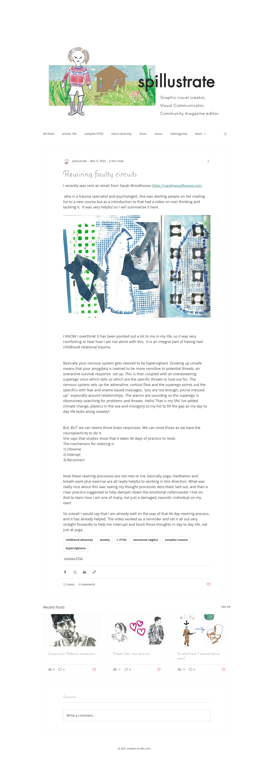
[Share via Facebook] (65, 572)
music (158, 134)
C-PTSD (121, 540)
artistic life (69, 134)
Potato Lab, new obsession (131, 653)
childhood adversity (79, 540)
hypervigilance (76, 548)
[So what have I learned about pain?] (201, 630)
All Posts (48, 134)
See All (225, 607)
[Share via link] (94, 572)
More (198, 134)
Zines (143, 134)
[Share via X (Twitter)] (75, 572)
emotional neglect (145, 540)
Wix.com (145, 748)
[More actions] (208, 161)
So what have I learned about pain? (198, 655)
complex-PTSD (93, 134)
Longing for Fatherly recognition (71, 653)
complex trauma (176, 540)
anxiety (105, 540)
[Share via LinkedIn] (84, 572)
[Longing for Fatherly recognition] (72, 630)
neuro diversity (121, 134)
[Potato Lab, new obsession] (137, 630)
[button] (225, 133)
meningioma (178, 134)
